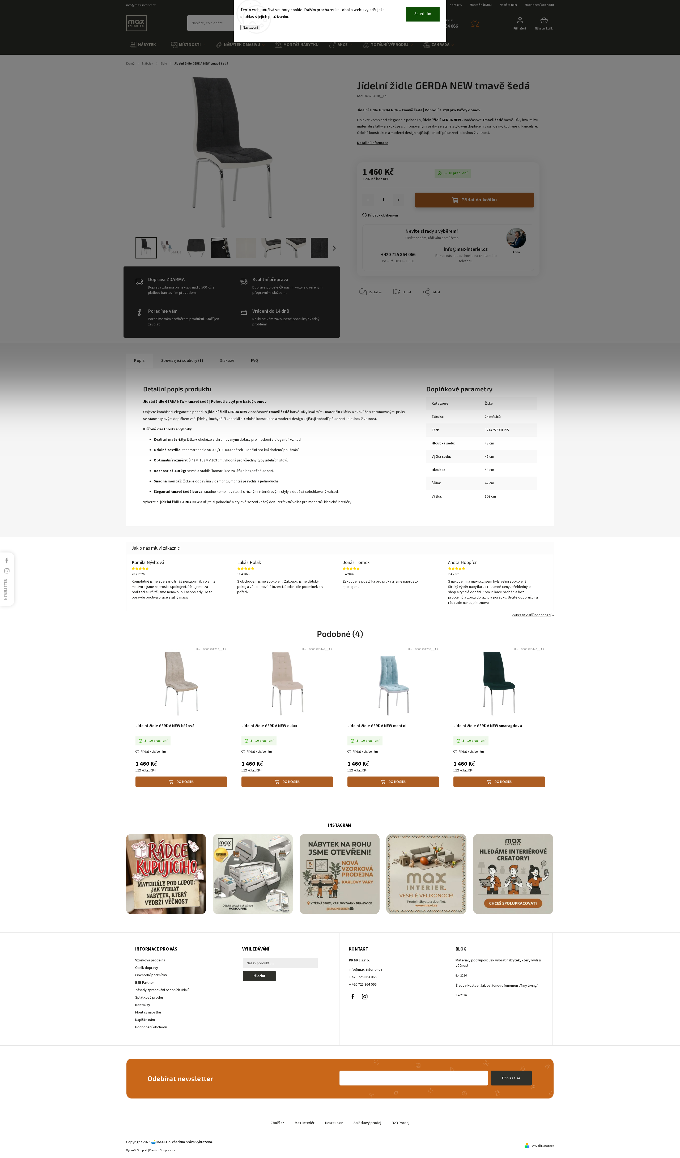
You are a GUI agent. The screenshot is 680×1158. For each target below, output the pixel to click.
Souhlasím (422, 14)
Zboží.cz (277, 1123)
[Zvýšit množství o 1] (398, 200)
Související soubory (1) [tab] (182, 360)
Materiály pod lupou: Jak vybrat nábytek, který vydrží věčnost (498, 963)
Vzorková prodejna (150, 960)
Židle (489, 403)
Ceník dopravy (146, 967)
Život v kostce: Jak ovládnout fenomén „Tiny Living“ (497, 985)
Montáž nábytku (481, 5)
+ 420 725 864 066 (362, 977)
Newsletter (5, 589)
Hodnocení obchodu (539, 5)
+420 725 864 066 (398, 254)
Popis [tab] (139, 360)
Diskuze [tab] (227, 360)
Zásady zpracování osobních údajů (162, 990)
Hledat (259, 976)
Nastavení (250, 27)
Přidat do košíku (479, 199)
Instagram (365, 996)
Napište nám (508, 5)
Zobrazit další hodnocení (531, 615)
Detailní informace (372, 143)
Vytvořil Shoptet (543, 1146)
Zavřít (523, 308)
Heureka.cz (334, 1123)
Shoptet (142, 1150)
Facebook (353, 996)
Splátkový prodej (149, 997)
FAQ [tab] (254, 360)
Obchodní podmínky (151, 975)
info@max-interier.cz (466, 249)
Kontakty (456, 5)
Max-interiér (304, 1123)
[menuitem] (145, 45)
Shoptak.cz (167, 1150)
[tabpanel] (181, 718)
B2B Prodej (400, 1123)
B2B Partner (144, 982)
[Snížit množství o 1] (368, 200)
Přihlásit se (511, 1078)
